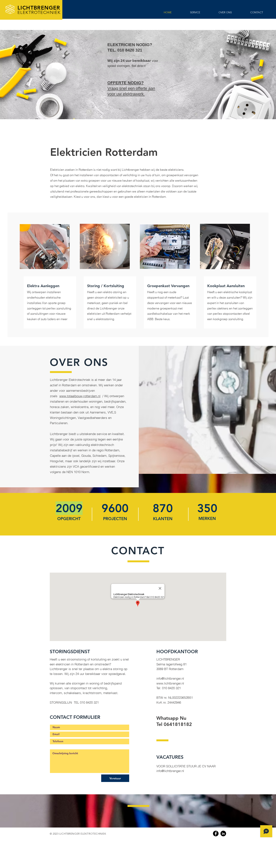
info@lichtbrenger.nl (170, 678)
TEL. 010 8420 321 (124, 50)
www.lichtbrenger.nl (170, 683)
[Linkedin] (223, 833)
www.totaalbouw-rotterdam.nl (79, 396)
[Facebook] (216, 833)
